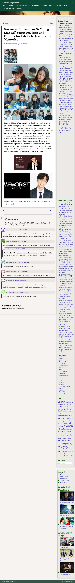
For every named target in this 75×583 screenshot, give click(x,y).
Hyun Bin (62, 407)
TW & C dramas (63, 392)
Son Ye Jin (66, 449)
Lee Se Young (28, 201)
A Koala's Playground (10, 2)
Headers (52, 5)
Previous (4, 23)
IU (67, 407)
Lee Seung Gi (65, 429)
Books (60, 360)
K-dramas (14, 201)
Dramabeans (63, 475)
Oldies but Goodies (64, 386)
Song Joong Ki (64, 446)
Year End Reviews (64, 394)
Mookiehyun (63, 478)
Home (5, 5)
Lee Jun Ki (61, 426)
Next (52, 23)
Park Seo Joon (66, 438)
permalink (11, 204)
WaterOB (62, 482)
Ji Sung (66, 411)
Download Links (63, 364)
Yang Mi (70, 451)
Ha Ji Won (67, 404)
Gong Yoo (60, 404)
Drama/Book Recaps (22, 5)
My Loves (61, 384)
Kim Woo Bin (70, 418)
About (11, 5)
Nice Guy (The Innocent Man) (66, 560)
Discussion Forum (64, 362)
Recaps (61, 388)
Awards (61, 358)
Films (60, 369)
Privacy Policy (62, 5)
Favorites (35, 5)
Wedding (65, 451)
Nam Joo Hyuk (68, 434)
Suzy (60, 451)
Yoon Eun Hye (68, 454)
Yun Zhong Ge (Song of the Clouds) (66, 527)
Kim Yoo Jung (62, 421)
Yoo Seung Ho (45, 201)
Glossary (44, 5)
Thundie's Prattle (64, 480)
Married (65, 432)
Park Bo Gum (62, 436)
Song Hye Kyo (67, 444)
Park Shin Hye (64, 440)
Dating (61, 402)
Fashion (61, 367)
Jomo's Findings (64, 476)
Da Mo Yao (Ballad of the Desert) (67, 503)
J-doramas (62, 373)
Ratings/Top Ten (8, 8)
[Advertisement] (66, 167)
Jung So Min (61, 413)
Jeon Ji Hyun (67, 409)
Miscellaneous (63, 379)
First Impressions (63, 371)
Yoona (61, 454)
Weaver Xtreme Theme (68, 581)
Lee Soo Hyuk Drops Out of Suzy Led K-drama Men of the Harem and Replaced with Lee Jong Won (66, 61)
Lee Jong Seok (66, 423)
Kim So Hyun (64, 415)
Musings (61, 382)
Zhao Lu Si (69, 456)
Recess (60, 390)
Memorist (37, 201)
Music (60, 380)
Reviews (19, 8)
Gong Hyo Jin (69, 402)
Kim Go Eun (67, 413)
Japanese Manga (63, 375)
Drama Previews (63, 366)
